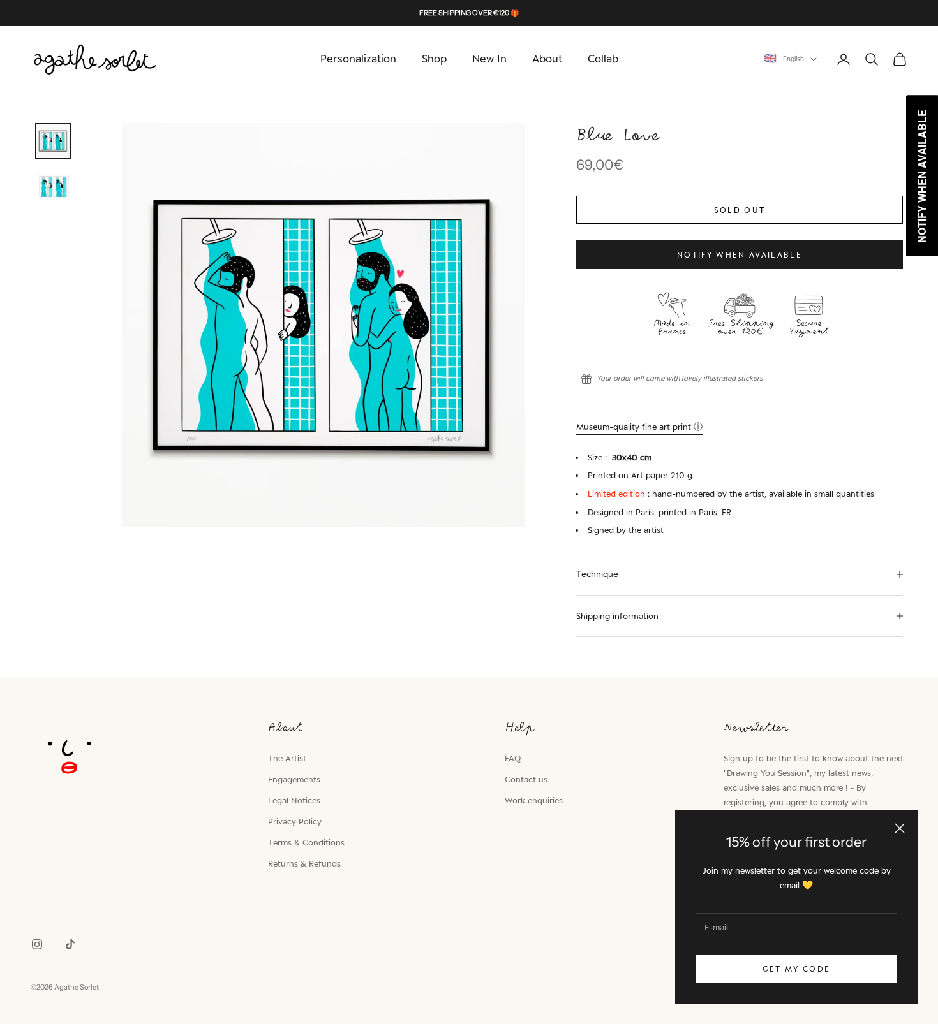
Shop (434, 58)
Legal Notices (294, 800)
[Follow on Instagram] (37, 944)
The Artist (287, 758)
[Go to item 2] (53, 186)
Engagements (294, 779)
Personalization (358, 58)
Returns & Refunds (304, 863)
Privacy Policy (295, 821)
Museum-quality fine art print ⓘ (639, 426)
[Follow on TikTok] (70, 944)
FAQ (513, 758)
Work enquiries (534, 800)
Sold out (740, 210)
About (547, 58)
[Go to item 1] (53, 141)
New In (489, 58)
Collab (603, 58)
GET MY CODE (797, 969)
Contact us (526, 779)
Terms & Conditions (306, 842)
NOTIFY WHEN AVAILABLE (739, 255)
